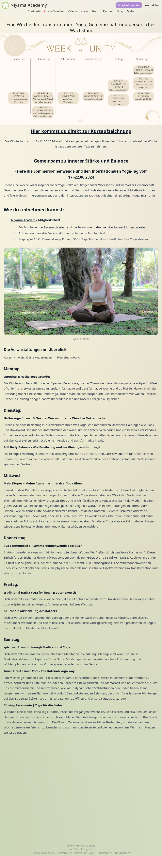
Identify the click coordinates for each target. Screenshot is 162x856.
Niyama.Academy (56, 227)
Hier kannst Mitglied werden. (127, 227)
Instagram (87, 849)
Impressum (80, 853)
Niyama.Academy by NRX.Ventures (52, 853)
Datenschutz (104, 853)
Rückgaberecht (122, 853)
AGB (92, 853)
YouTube (74, 849)
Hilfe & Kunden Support (81, 845)
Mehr (130, 11)
